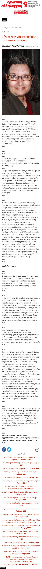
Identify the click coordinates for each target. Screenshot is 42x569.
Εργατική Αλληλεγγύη (13, 45)
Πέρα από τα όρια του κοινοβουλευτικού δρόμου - (21, 510)
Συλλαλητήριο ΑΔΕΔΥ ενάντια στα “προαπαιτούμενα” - (21, 482)
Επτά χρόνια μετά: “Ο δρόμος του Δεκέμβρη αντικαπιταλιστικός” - (21, 487)
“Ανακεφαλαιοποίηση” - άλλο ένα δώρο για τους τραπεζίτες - (21, 552)
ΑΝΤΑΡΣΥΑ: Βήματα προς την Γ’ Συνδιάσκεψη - (21, 499)
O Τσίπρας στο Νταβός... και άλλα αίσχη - (21, 464)
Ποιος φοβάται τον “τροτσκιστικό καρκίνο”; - (21, 538)
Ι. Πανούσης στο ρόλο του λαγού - (21, 542)
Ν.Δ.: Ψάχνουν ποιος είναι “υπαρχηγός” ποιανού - (21, 532)
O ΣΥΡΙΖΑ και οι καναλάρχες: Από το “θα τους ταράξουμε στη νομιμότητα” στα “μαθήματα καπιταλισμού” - (21, 559)
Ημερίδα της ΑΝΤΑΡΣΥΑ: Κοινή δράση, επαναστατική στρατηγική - (21, 527)
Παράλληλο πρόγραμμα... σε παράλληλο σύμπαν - (21, 473)
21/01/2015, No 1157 (31, 46)
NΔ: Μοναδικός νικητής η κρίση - (21, 477)
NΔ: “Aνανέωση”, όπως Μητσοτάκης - (21, 468)
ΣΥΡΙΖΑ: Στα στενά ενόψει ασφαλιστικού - (21, 504)
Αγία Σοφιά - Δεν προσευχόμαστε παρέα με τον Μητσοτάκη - (21, 458)
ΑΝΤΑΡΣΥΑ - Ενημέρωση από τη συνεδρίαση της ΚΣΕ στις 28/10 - (21, 547)
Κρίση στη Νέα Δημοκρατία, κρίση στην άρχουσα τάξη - (21, 515)
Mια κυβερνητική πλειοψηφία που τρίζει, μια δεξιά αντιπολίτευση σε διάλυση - (21, 521)
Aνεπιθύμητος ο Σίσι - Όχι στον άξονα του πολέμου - (21, 493)
